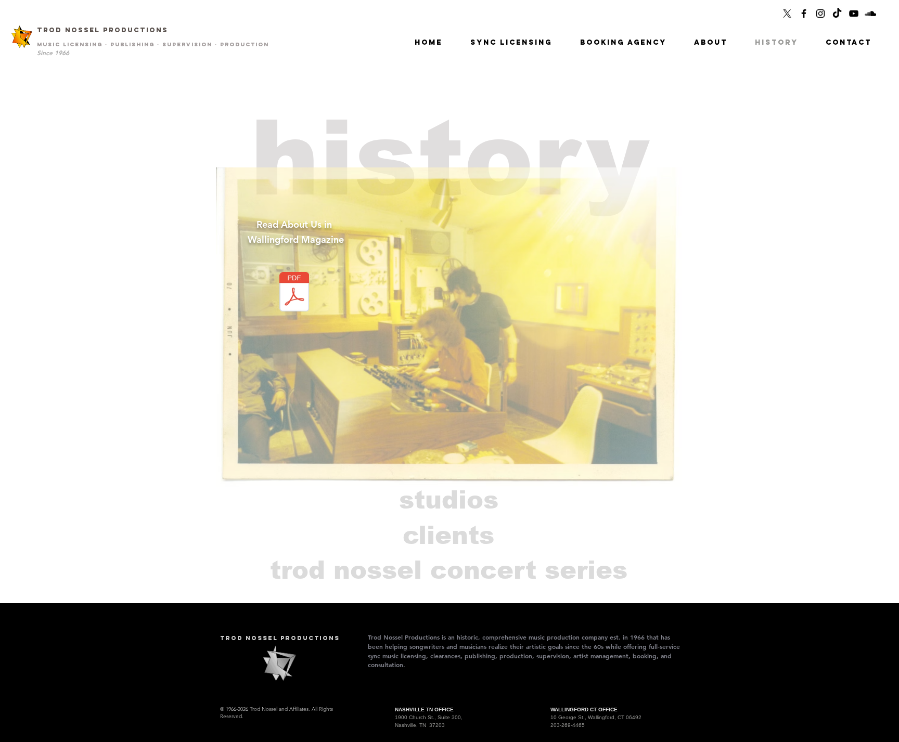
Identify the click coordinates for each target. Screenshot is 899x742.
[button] (710, 43)
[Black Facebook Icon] (804, 13)
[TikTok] (837, 13)
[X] (787, 13)
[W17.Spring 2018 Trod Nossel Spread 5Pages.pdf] (294, 293)
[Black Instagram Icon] (820, 13)
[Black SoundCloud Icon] (870, 13)
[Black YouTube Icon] (853, 13)
